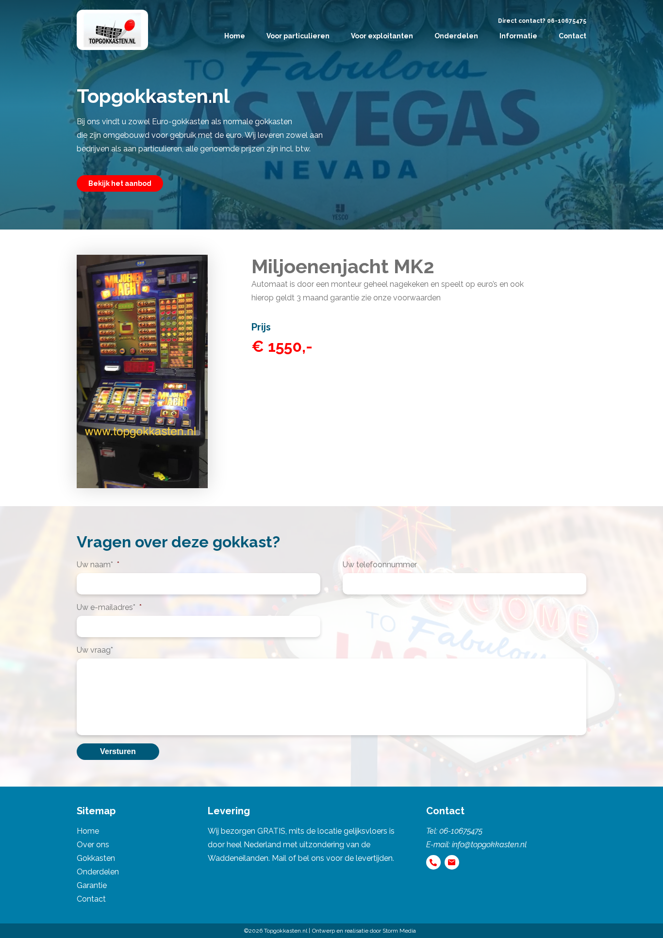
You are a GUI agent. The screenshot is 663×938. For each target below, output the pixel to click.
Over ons (93, 844)
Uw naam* (98, 564)
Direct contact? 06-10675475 (542, 20)
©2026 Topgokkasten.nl (275, 930)
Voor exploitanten (382, 36)
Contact (572, 36)
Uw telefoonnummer (380, 564)
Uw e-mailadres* (109, 607)
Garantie (92, 885)
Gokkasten (96, 858)
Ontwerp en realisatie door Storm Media (364, 930)
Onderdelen (456, 36)
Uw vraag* (95, 650)
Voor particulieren (298, 36)
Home (234, 36)
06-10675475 (460, 831)
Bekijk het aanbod (119, 183)
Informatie (518, 36)
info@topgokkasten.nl (489, 844)
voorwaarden (417, 297)
